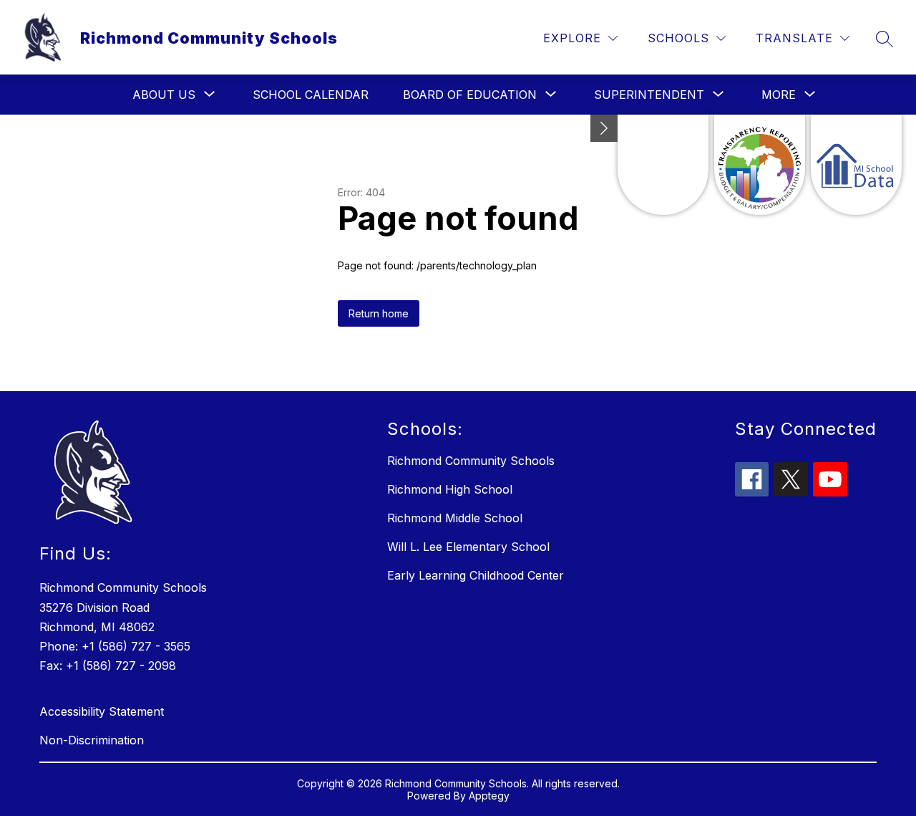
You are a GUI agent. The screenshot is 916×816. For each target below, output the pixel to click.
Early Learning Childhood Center (475, 575)
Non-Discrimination (91, 740)
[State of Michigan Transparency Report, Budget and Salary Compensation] (759, 165)
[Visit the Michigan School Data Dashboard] (856, 165)
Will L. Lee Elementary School (468, 546)
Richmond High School (449, 489)
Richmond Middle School (454, 518)
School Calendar (311, 94)
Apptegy (489, 795)
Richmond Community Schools (471, 460)
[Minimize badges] (604, 128)
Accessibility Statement (101, 711)
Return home (379, 313)
